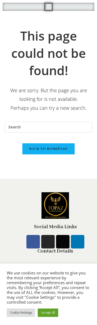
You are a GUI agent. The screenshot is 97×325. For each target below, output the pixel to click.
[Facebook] (33, 241)
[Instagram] (48, 241)
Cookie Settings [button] (21, 313)
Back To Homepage (48, 149)
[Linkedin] (77, 241)
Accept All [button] (48, 313)
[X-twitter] (63, 241)
